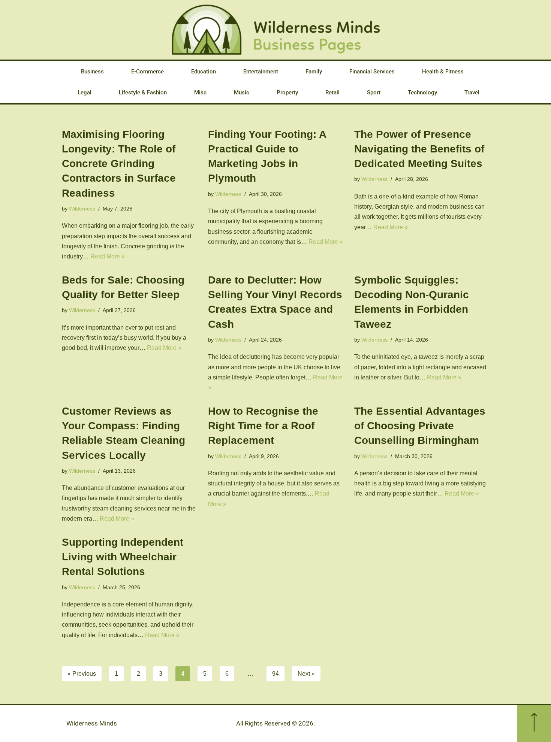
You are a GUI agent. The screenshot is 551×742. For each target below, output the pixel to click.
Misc (200, 92)
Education (203, 71)
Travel (471, 92)
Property (287, 92)
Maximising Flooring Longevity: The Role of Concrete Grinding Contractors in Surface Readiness (119, 163)
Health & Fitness (443, 71)
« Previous (81, 673)
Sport (373, 92)
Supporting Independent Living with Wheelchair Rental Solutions (122, 556)
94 (275, 673)
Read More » (107, 256)
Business (92, 71)
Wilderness (82, 209)
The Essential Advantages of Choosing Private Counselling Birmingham (419, 425)
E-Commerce (147, 71)
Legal (84, 92)
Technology (422, 92)
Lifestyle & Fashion (143, 92)
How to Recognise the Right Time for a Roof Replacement (263, 425)
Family (313, 71)
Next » (306, 673)
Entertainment (260, 71)
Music (241, 92)
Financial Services (372, 71)
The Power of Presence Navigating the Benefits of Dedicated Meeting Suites (419, 148)
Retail (332, 92)
